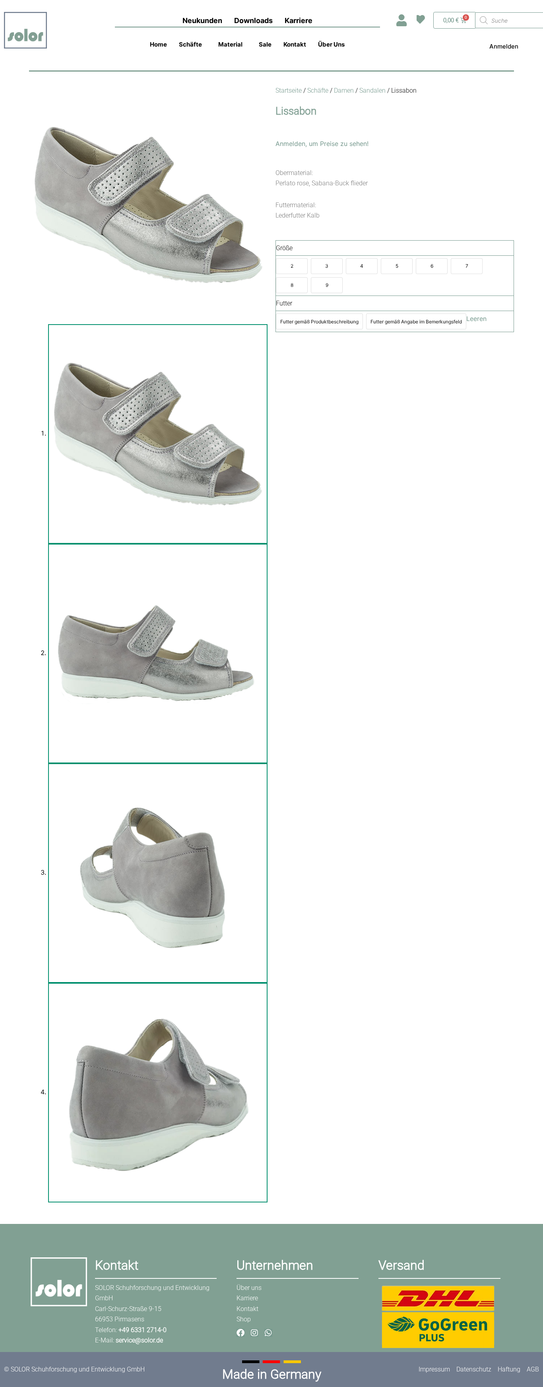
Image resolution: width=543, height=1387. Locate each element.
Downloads (253, 20)
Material (230, 44)
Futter (284, 303)
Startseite (288, 90)
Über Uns (331, 44)
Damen (344, 90)
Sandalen (372, 90)
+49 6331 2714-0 (142, 1330)
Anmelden (503, 46)
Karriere (298, 20)
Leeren (476, 319)
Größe (284, 248)
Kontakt (294, 44)
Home (158, 44)
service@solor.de (139, 1340)
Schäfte (190, 44)
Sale (265, 44)
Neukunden (202, 20)
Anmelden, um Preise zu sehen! (321, 144)
